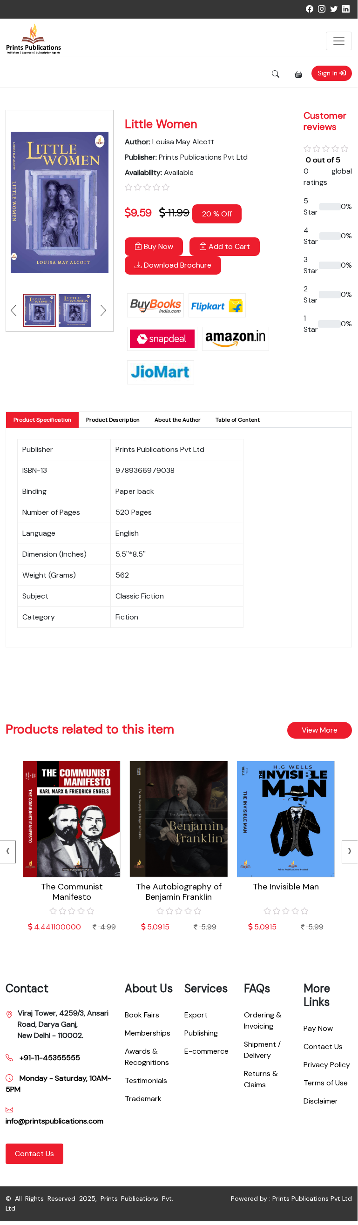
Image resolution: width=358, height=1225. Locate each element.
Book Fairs (142, 1015)
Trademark (143, 1099)
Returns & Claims (261, 1079)
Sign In (328, 73)
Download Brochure (176, 265)
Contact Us (34, 1153)
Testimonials (146, 1080)
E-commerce (206, 1051)
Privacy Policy (327, 1065)
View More (320, 730)
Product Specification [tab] (42, 420)
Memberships (147, 1033)
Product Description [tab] (113, 420)
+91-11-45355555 (49, 1058)
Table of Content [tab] (238, 420)
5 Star (311, 206)
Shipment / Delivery (262, 1049)
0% (346, 206)
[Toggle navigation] (339, 41)
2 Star (311, 294)
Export (196, 1015)
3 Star (311, 265)
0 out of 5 (323, 160)
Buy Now (157, 246)
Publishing (201, 1033)
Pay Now (318, 1028)
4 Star (311, 235)
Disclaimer (321, 1101)
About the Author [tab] (178, 420)
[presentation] (350, 852)
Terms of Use (326, 1083)
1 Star (311, 323)
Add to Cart (228, 246)
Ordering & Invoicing (263, 1020)
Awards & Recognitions (147, 1056)
